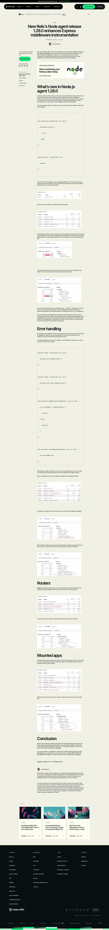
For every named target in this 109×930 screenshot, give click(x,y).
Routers (21, 80)
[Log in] (80, 7)
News (64, 14)
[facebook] (87, 909)
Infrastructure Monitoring (42, 14)
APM (34, 14)
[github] (73, 909)
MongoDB (58, 748)
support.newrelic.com (60, 787)
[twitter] (70, 909)
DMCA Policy (22, 923)
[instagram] (80, 909)
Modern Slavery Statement (75, 923)
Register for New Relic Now (65, 1)
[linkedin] (77, 909)
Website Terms (43, 923)
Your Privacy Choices (56, 923)
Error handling (22, 78)
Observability (28, 14)
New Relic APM (62, 182)
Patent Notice (88, 923)
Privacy (32, 923)
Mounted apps (22, 83)
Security (60, 14)
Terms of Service (10, 923)
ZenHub (79, 754)
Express (48, 53)
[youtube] (66, 909)
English (100, 923)
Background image (42, 761)
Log (51, 14)
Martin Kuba (57, 44)
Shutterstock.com (57, 761)
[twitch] (84, 909)
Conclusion (22, 85)
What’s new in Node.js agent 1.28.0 (24, 74)
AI (52, 14)
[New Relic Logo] (10, 7)
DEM (55, 14)
